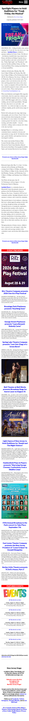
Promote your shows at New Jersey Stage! (15, 157)
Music (23, 707)
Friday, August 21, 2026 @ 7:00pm (15, 602)
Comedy (8, 707)
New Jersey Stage (18, 17)
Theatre (4, 709)
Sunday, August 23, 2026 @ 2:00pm (15, 632)
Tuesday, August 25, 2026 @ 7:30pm (15, 642)
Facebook (15, 699)
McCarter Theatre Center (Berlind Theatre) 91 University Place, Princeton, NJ (15, 605)
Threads (11, 700)
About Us (19, 709)
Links (9, 711)
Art (4, 707)
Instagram (4, 700)
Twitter (21, 699)
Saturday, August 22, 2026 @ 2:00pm (14, 612)
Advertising (11, 709)
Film (18, 707)
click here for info (6, 657)
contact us (22, 694)
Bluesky (17, 700)
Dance (14, 707)
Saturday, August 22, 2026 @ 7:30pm (14, 622)
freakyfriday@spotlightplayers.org (11, 91)
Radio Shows (16, 711)
